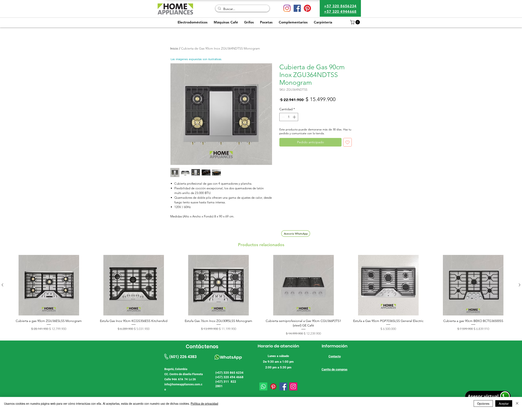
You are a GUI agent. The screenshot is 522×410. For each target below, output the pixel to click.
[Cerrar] (517, 403)
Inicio (174, 48)
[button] (355, 22)
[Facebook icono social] (297, 8)
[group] (261, 295)
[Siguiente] (519, 284)
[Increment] (294, 117)
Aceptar (504, 403)
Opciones (483, 403)
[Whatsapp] (263, 386)
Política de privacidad (204, 403)
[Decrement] (283, 117)
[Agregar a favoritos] (347, 142)
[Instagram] (287, 8)
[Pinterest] (307, 8)
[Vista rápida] (48, 285)
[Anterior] (2, 284)
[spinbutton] (289, 117)
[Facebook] (283, 386)
